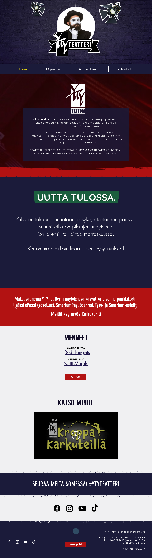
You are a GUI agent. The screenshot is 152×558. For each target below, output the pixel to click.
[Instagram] (69, 508)
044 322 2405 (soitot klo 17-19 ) (127, 540)
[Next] (136, 306)
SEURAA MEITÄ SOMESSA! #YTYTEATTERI (75, 484)
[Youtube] (82, 508)
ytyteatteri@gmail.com (132, 543)
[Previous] (16, 306)
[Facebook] (57, 508)
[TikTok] (94, 508)
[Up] (76, 531)
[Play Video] (76, 435)
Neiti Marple (76, 363)
